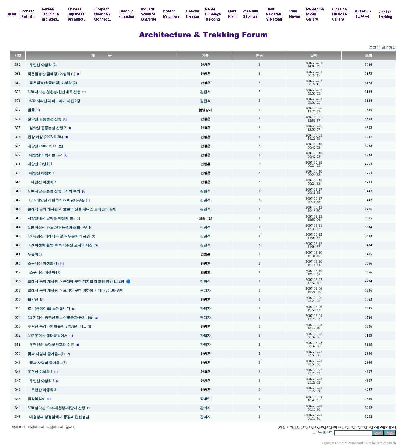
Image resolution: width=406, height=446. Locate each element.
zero (380, 443)
